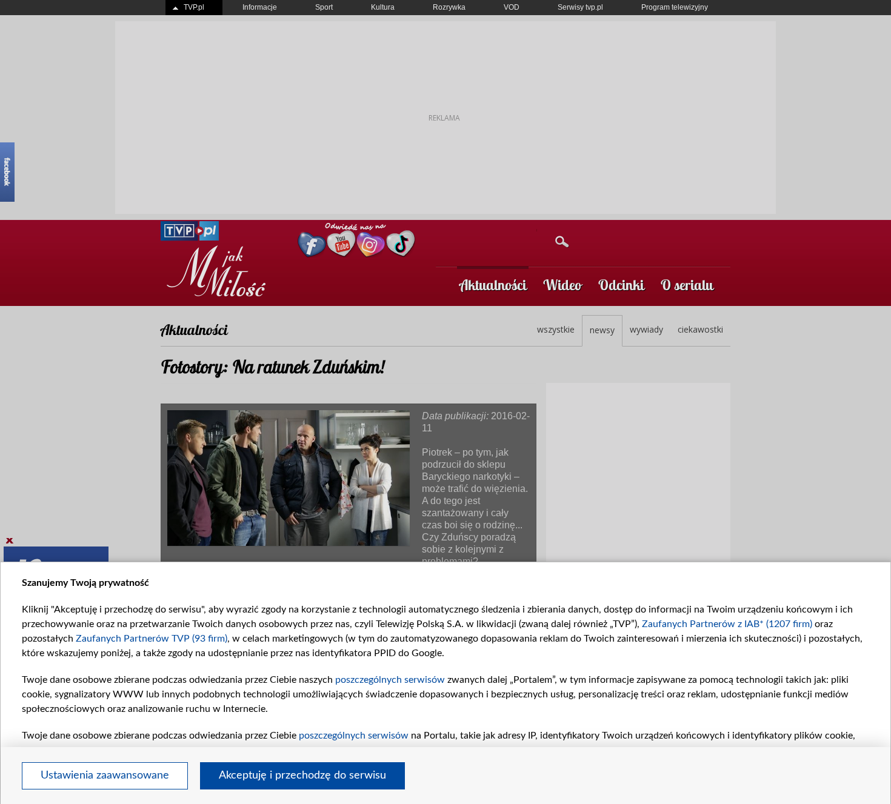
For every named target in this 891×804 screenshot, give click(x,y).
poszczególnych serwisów (390, 680)
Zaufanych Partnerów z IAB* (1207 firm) (727, 624)
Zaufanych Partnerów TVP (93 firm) (151, 638)
